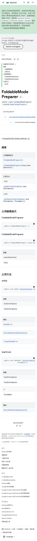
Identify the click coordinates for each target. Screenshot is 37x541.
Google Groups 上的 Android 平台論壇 (14, 490)
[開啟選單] (3, 2)
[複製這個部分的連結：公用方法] (14, 274)
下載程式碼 (5, 458)
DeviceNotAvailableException (15, 333)
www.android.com (8, 512)
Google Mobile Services (9, 515)
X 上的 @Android (7, 477)
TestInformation (15, 186)
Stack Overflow (7, 518)
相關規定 (4, 455)
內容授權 (27, 434)
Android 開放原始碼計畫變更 (14, 28)
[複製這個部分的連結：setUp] (9, 281)
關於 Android (6, 529)
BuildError (8, 324)
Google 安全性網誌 (8, 487)
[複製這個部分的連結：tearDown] (13, 352)
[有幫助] (14, 59)
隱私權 (32, 529)
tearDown (7, 199)
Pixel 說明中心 (6, 508)
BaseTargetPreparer (18, 104)
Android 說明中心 (7, 505)
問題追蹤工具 (6, 521)
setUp (6, 186)
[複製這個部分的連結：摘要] (9, 147)
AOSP (3, 55)
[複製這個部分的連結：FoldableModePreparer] (26, 218)
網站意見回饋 (7, 532)
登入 (33, 2)
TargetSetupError (11, 341)
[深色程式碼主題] (34, 224)
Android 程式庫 (7, 452)
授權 (26, 529)
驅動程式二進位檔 (7, 468)
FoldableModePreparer (12, 160)
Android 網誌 (6, 483)
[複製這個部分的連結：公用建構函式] (18, 211)
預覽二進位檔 (6, 461)
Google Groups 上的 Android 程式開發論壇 (15, 493)
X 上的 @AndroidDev (8, 480)
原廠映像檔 (5, 465)
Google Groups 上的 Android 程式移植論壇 (15, 496)
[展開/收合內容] (15, 64)
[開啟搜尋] (24, 2)
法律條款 (20, 529)
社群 (13, 529)
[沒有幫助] (17, 59)
